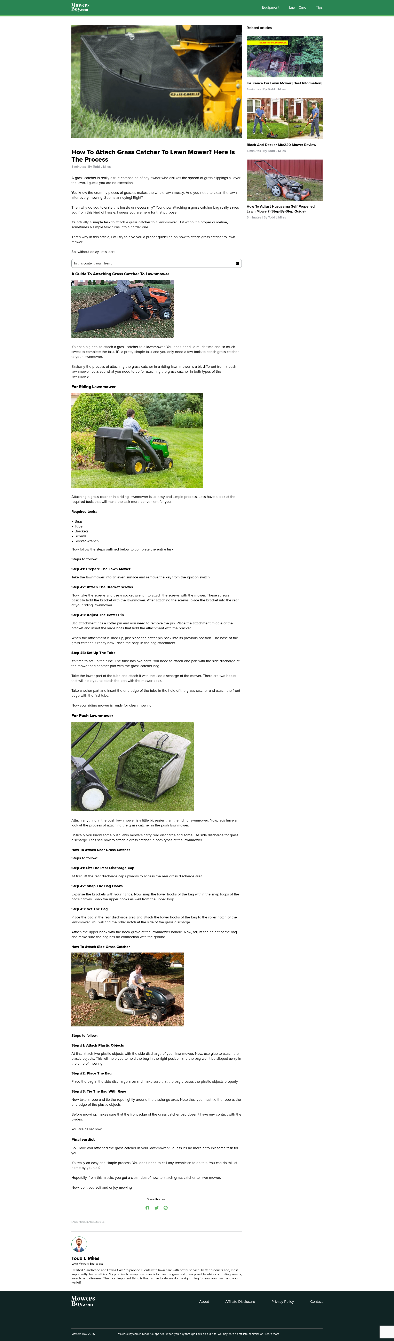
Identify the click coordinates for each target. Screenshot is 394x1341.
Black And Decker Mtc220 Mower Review (281, 144)
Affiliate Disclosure (240, 1301)
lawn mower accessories (87, 1222)
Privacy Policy (282, 1301)
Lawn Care (297, 7)
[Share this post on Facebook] (147, 1207)
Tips (319, 7)
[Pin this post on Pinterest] (166, 1207)
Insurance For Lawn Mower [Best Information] (284, 83)
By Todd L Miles (99, 167)
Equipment (270, 7)
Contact (316, 1301)
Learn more (272, 1334)
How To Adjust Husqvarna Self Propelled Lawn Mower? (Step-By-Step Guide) (281, 209)
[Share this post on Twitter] (157, 1207)
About (204, 1301)
